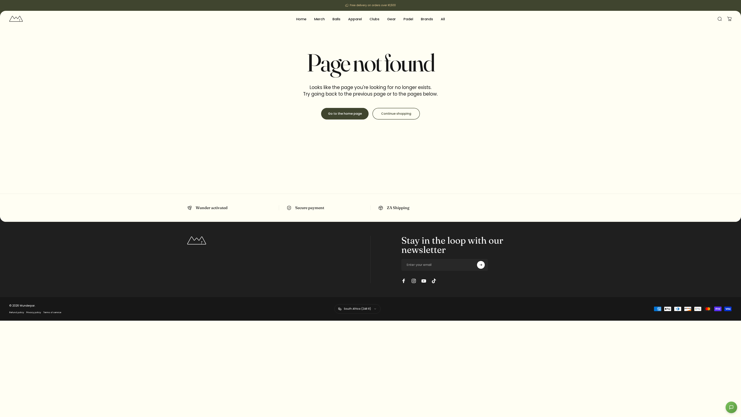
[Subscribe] (481, 265)
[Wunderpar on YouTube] (423, 281)
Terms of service (52, 312)
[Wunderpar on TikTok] (433, 281)
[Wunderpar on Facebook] (403, 281)
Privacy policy (33, 312)
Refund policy (16, 312)
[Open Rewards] (731, 407)
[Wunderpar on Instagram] (413, 281)
